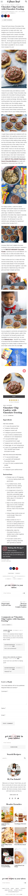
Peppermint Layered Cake (6, 604)
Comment (4, 691)
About (17, 888)
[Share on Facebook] (2, 16)
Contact (23, 888)
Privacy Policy (18, 890)
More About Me (14, 794)
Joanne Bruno (7, 630)
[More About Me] (14, 770)
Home (12, 888)
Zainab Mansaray (10, 11)
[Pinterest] (15, 798)
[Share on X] (5, 16)
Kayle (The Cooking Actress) (12, 657)
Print (14, 396)
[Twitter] (18, 798)
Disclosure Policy (13, 891)
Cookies (18, 573)
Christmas (11, 573)
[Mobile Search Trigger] (25, 2)
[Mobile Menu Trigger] (2, 2)
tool (21, 345)
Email (3, 715)
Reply (9, 631)
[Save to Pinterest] (8, 16)
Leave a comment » (7, 624)
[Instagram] (12, 798)
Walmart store (8, 339)
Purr (21, 894)
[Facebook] (10, 798)
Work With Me (9, 890)
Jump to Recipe (7, 20)
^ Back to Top (5, 888)
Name (3, 708)
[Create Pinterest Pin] (24, 371)
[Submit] (25, 758)
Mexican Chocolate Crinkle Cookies (21, 605)
